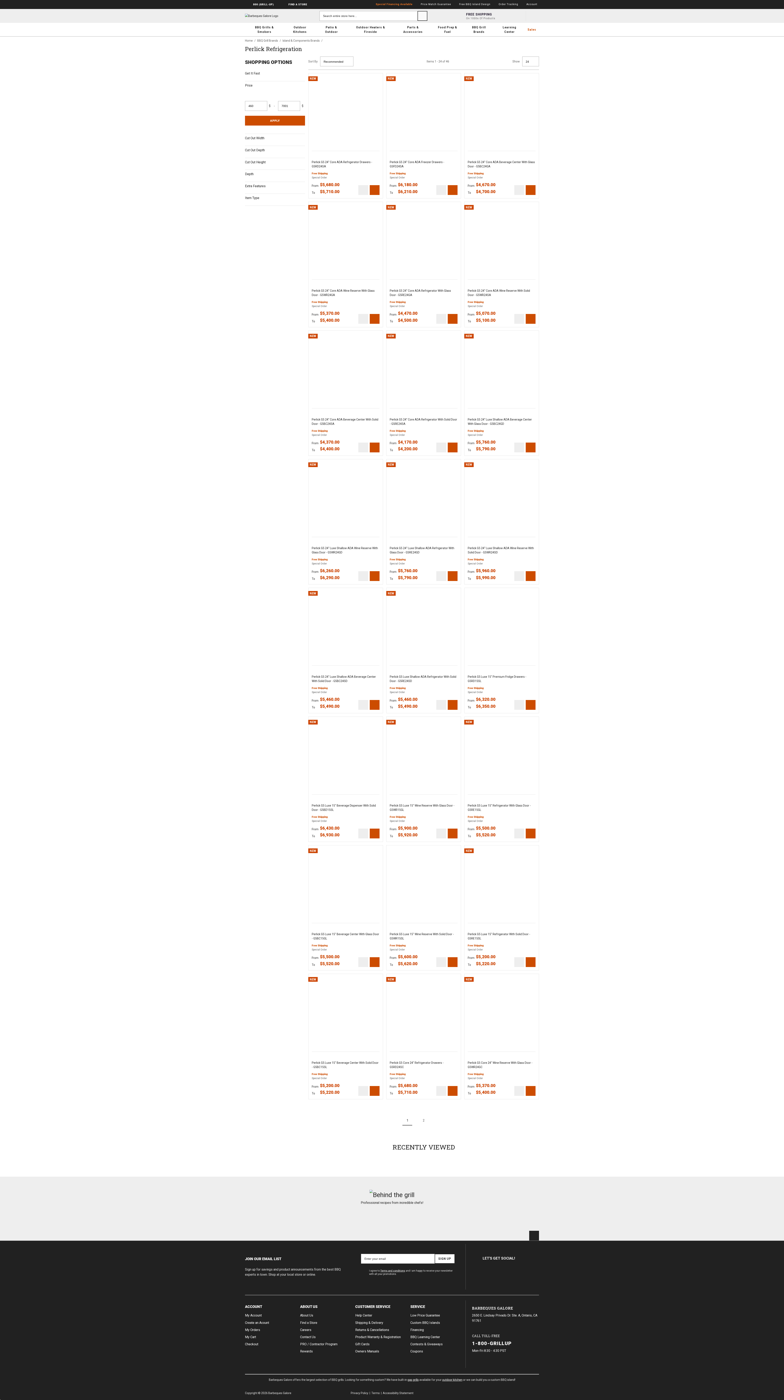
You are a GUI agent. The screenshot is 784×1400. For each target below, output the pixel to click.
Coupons (416, 1351)
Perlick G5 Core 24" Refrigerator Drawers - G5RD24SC (417, 1065)
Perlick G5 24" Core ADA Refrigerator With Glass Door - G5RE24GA (420, 293)
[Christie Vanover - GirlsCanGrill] (268, 1216)
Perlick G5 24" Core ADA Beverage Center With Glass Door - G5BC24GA (501, 164)
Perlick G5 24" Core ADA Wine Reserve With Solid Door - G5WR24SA (499, 293)
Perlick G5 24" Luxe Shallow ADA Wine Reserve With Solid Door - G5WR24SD (501, 550)
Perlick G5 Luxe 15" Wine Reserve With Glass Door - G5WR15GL (422, 807)
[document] (275, 131)
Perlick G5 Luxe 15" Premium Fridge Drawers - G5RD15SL (497, 679)
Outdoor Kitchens (300, 29)
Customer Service (372, 1306)
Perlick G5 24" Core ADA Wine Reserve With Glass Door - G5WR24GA (343, 293)
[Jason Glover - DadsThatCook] (466, 1216)
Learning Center (509, 29)
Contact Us (308, 1337)
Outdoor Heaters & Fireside (370, 29)
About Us (308, 1306)
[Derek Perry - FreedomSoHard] (417, 1216)
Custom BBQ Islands (425, 1323)
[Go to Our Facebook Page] (487, 1273)
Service (417, 1306)
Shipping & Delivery (369, 1323)
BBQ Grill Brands (479, 29)
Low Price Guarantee (425, 1315)
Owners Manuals (367, 1351)
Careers (305, 1330)
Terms (375, 1393)
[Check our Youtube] (507, 1273)
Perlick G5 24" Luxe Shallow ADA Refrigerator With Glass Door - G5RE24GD (422, 550)
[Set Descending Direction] (358, 61)
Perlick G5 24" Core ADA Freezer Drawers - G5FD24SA (417, 164)
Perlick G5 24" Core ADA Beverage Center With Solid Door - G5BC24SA (345, 421)
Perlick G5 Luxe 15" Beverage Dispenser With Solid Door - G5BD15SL (344, 807)
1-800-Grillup (492, 1343)
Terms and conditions (392, 1270)
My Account (253, 1315)
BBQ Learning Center (425, 1337)
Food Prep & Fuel (447, 29)
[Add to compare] (363, 190)
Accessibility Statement (398, 1393)
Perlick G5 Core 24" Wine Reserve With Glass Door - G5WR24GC (500, 1065)
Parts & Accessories (413, 29)
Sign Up (444, 1258)
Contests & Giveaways (426, 1344)
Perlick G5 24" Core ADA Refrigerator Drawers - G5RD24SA (342, 164)
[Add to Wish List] (378, 78)
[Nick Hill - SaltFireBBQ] (318, 1216)
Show (516, 61)
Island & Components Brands (301, 40)
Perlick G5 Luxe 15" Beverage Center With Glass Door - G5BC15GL (345, 936)
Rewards (306, 1351)
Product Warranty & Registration (378, 1337)
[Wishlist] (519, 16)
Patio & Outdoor (331, 29)
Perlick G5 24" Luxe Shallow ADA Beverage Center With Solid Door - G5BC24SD (344, 679)
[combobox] (373, 16)
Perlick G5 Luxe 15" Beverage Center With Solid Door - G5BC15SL (345, 1065)
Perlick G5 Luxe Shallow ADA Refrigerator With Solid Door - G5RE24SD (423, 679)
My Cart (250, 1337)
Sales (532, 29)
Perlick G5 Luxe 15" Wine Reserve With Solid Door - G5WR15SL (422, 936)
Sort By (313, 61)
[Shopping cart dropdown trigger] (534, 16)
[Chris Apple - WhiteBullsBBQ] (516, 1216)
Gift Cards (362, 1344)
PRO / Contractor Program (318, 1344)
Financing (417, 1330)
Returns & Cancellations (372, 1330)
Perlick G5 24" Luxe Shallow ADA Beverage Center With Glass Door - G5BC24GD (500, 421)
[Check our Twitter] (497, 1273)
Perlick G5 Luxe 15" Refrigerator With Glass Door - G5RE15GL (499, 807)
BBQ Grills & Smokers (264, 29)
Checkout (251, 1344)
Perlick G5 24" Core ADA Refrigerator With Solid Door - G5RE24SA (423, 421)
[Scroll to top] (534, 1236)
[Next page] (440, 1120)
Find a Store (308, 1323)
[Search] (422, 16)
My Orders (252, 1330)
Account (253, 1306)
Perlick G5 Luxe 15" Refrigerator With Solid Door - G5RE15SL (499, 936)
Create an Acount (257, 1323)
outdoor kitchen (452, 1379)
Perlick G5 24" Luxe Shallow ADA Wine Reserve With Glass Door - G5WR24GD (345, 550)
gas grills (413, 1379)
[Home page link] (269, 16)
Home (249, 40)
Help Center (363, 1315)
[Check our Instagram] (517, 1273)
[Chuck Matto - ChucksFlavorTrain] (367, 1216)
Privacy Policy (359, 1393)
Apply (275, 120)
